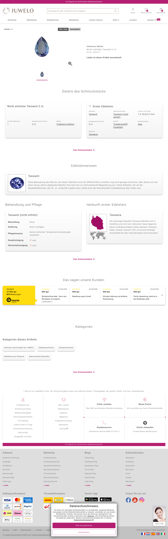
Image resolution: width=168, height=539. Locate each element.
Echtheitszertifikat (23, 409)
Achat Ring (89, 458)
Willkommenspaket (23, 413)
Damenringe (8, 473)
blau (140, 124)
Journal (62, 429)
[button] (133, 11)
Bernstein (130, 469)
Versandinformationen (23, 429)
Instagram (141, 500)
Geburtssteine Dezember (39, 356)
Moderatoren (63, 409)
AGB (15, 530)
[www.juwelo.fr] (143, 534)
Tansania (93, 134)
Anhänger (7, 462)
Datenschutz (26, 530)
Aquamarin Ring (91, 466)
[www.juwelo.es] (153, 534)
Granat (129, 477)
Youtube (135, 500)
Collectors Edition (65, 124)
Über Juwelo (63, 405)
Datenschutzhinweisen (82, 520)
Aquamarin (130, 466)
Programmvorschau (63, 421)
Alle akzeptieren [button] (84, 525)
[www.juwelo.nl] (148, 534)
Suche (115, 10)
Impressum (51, 530)
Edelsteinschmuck (46, 347)
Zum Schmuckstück (82, 150)
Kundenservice (23, 405)
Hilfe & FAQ (23, 432)
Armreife (6, 469)
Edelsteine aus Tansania (14, 356)
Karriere (6, 530)
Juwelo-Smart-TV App (23, 425)
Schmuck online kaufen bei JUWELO (19, 347)
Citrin (128, 473)
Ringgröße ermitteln (23, 436)
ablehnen (90, 516)
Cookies (38, 530)
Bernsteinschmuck (52, 469)
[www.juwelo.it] (163, 534)
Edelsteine (32, 20)
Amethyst (130, 462)
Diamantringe (8, 477)
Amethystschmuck (52, 462)
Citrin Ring (89, 469)
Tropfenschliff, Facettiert (120, 126)
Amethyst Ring (91, 462)
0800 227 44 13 (112, 431)
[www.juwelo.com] (158, 534)
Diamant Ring (90, 473)
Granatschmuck (50, 481)
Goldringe (7, 481)
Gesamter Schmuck (11, 458)
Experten (63, 413)
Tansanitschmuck (66, 347)
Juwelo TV (153, 20)
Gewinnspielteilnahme (23, 417)
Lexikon (133, 20)
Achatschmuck (50, 458)
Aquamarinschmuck (52, 466)
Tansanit (93, 114)
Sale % (116, 20)
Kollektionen (53, 20)
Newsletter (63, 425)
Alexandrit (130, 458)
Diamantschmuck (51, 477)
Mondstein (130, 481)
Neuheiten (74, 20)
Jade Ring (89, 481)
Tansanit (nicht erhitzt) (120, 116)
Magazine (63, 417)
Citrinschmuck (50, 473)
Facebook (128, 500)
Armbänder (7, 466)
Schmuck (12, 20)
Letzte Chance (96, 20)
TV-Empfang (23, 421)
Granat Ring (90, 477)
